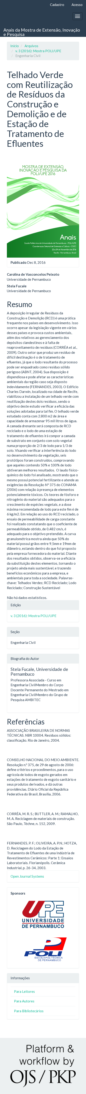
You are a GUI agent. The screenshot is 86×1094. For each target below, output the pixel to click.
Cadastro (57, 5)
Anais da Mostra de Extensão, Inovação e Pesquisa (41, 32)
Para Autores (24, 1001)
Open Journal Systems (27, 876)
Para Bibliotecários (29, 1011)
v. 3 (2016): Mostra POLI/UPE (38, 51)
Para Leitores (24, 991)
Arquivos (31, 46)
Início (14, 46)
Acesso (77, 5)
